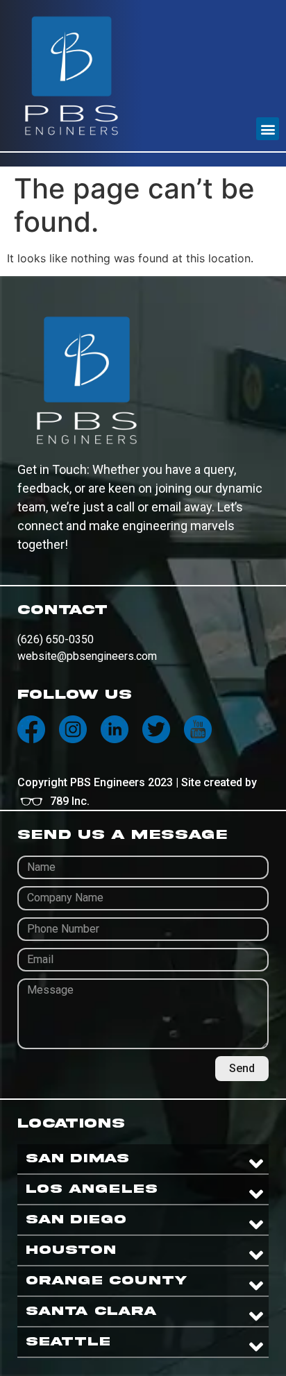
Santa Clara (91, 1311)
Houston (71, 1250)
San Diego (76, 1219)
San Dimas (77, 1158)
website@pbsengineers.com (87, 656)
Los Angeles (92, 1189)
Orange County (106, 1280)
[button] (267, 128)
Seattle (68, 1341)
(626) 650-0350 (55, 639)
